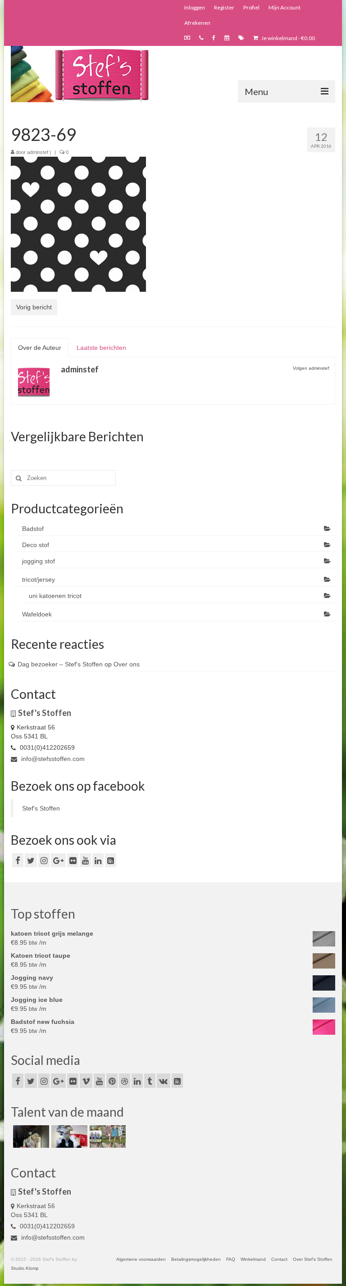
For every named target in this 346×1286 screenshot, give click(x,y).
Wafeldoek (37, 614)
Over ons (127, 664)
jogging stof (38, 561)
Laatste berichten (101, 347)
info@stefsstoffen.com (52, 758)
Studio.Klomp (25, 1268)
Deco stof (35, 544)
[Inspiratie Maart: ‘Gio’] (68, 1136)
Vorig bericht (34, 307)
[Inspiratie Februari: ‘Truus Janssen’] (106, 1136)
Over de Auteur (39, 347)
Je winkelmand (287, 38)
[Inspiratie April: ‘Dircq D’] (30, 1136)
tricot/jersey (38, 579)
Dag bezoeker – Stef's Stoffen (60, 664)
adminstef (37, 152)
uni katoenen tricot (55, 595)
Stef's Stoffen (41, 808)
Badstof (33, 528)
